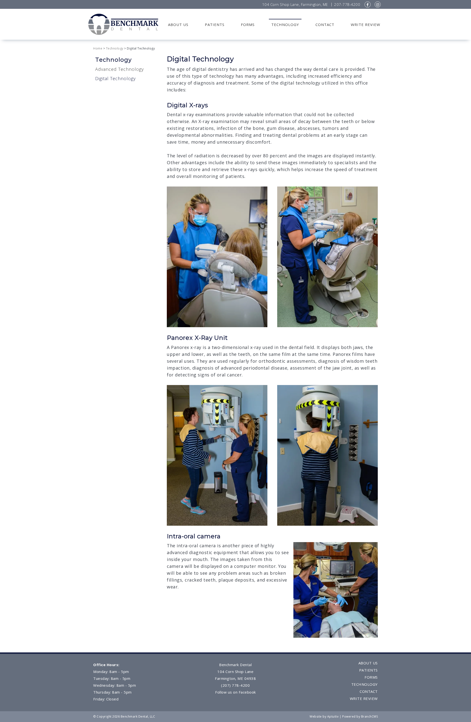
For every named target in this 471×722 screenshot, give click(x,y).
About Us (178, 24)
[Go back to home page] (123, 24)
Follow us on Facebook (235, 692)
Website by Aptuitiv (324, 716)
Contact (324, 24)
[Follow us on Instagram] (378, 4)
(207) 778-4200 (235, 685)
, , (295, 4)
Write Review (365, 24)
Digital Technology (115, 78)
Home (97, 48)
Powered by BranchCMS (360, 716)
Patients (214, 24)
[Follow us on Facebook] (368, 4)
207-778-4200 (347, 4)
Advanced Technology (119, 69)
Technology (285, 24)
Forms (248, 24)
